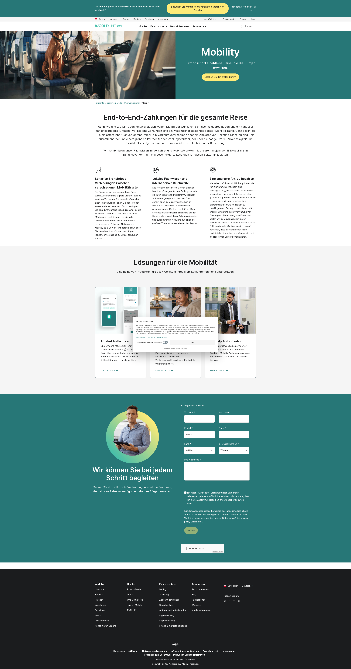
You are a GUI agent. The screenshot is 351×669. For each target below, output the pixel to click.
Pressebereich (229, 19)
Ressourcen (199, 26)
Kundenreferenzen (201, 610)
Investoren (163, 19)
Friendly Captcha (218, 551)
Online (130, 594)
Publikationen (198, 600)
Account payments (169, 600)
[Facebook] (229, 601)
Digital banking (166, 615)
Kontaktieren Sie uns (105, 626)
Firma (222, 428)
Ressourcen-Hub (200, 589)
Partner (126, 19)
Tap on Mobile (134, 605)
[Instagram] (238, 601)
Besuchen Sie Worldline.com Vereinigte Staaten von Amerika (197, 8)
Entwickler (149, 19)
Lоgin (253, 19)
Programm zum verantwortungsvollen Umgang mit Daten (174, 655)
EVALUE (131, 610)
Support (243, 19)
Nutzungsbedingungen (154, 651)
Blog (194, 594)
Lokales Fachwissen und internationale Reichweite (170, 181)
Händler (142, 26)
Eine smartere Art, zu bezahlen (232, 178)
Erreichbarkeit (211, 651)
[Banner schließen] (255, 8)
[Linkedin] (225, 601)
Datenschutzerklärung (125, 651)
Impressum (228, 651)
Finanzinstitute (158, 26)
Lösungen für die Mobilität (175, 262)
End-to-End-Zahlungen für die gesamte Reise (175, 117)
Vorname (189, 412)
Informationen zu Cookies (185, 651)
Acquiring (164, 594)
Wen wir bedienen (179, 26)
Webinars (196, 605)
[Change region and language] (252, 586)
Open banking (166, 605)
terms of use (190, 514)
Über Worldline (210, 19)
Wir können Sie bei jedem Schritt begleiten (132, 474)
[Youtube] (234, 601)
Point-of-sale (134, 589)
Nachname (225, 412)
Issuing (162, 589)
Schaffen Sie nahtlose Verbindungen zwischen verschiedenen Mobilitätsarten (117, 183)
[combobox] (199, 450)
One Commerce (135, 600)
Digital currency (167, 620)
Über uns (99, 589)
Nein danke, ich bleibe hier (241, 8)
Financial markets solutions (173, 626)
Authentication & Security (172, 610)
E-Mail (188, 428)
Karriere (137, 19)
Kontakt (248, 26)
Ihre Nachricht (192, 459)
